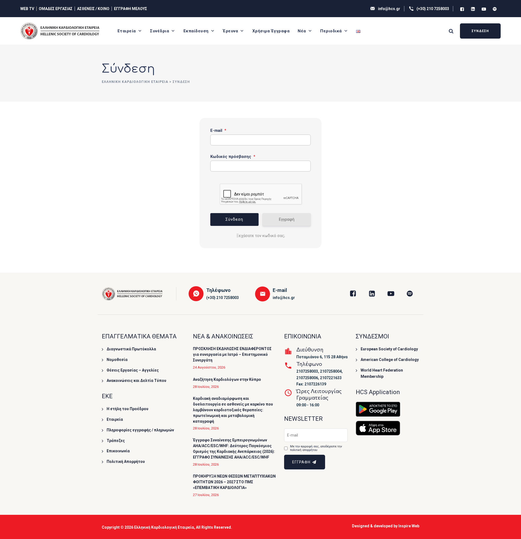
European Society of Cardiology (389, 349)
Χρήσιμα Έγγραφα (271, 31)
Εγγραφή (286, 219)
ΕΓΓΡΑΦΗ (302, 462)
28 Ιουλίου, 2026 (206, 387)
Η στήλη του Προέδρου (127, 409)
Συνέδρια (159, 31)
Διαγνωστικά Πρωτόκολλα (131, 349)
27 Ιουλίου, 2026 (206, 495)
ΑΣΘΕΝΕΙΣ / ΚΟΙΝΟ (93, 9)
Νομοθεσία (117, 359)
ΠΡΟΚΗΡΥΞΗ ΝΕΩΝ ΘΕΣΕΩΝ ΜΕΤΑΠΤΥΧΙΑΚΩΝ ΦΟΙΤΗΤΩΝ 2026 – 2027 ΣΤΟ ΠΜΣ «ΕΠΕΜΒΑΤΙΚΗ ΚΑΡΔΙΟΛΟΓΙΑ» (234, 482)
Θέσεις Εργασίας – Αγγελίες (133, 370)
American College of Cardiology (390, 359)
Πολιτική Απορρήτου (126, 461)
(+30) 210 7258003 (433, 9)
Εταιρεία (126, 31)
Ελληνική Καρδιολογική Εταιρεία (164, 527)
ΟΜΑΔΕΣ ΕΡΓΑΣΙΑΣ (55, 9)
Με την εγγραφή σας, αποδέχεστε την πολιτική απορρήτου (316, 448)
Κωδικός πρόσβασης (232, 156)
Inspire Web (408, 526)
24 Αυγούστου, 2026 (209, 367)
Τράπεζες (116, 440)
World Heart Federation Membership (382, 373)
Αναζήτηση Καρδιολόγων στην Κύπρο (227, 379)
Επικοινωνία (118, 451)
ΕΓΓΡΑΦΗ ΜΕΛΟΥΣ (130, 9)
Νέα (302, 31)
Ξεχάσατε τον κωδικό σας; (260, 235)
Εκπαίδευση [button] (196, 31)
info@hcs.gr (389, 9)
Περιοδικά (331, 31)
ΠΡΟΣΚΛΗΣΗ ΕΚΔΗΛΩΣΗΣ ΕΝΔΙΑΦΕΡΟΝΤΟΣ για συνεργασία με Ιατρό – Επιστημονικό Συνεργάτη (232, 354)
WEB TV (27, 9)
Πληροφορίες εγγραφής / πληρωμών (140, 430)
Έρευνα (230, 31)
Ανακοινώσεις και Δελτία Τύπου (136, 380)
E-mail (218, 130)
